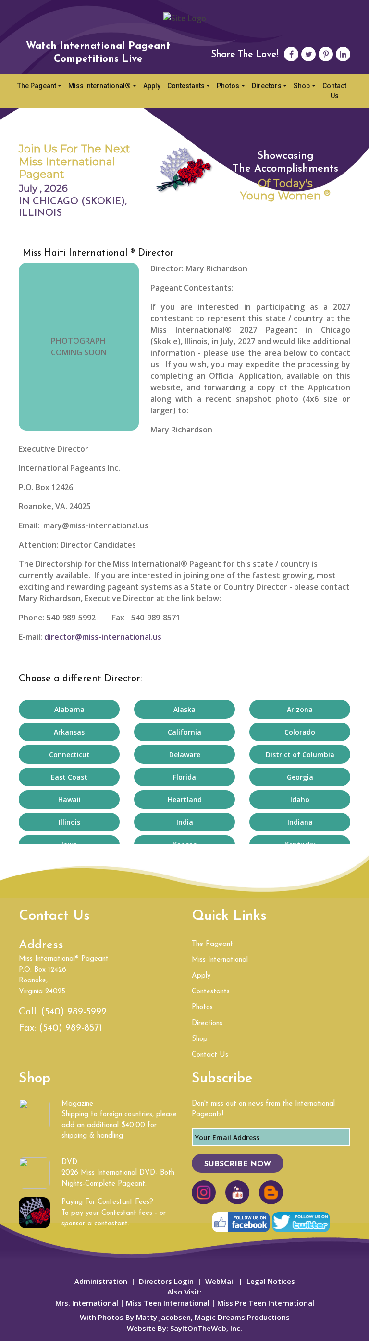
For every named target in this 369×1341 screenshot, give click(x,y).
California (184, 731)
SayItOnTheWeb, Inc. (206, 1328)
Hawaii (69, 799)
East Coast (69, 776)
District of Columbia (300, 754)
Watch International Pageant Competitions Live (98, 52)
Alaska (184, 709)
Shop (302, 86)
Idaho (299, 799)
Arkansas (69, 731)
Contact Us (334, 91)
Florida (184, 776)
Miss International (220, 960)
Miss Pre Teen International (264, 1302)
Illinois (69, 822)
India (184, 822)
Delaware (184, 754)
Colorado (299, 731)
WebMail (220, 1281)
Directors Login (166, 1281)
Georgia (300, 776)
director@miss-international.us (102, 636)
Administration (100, 1281)
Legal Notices (270, 1281)
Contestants (186, 86)
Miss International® (99, 86)
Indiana (300, 822)
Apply (151, 86)
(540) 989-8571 (70, 1028)
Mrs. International (86, 1302)
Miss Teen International (167, 1302)
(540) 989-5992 (74, 1012)
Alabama (69, 709)
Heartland (185, 799)
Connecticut (69, 754)
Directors (267, 86)
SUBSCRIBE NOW (237, 1164)
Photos (228, 86)
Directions (207, 1023)
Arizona (300, 709)
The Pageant (36, 86)
